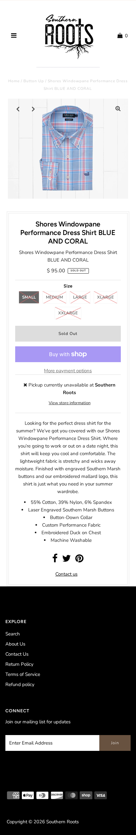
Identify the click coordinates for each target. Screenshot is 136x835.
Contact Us (16, 654)
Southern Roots (62, 822)
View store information (69, 403)
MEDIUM (54, 297)
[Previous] (18, 109)
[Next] (33, 109)
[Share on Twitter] (66, 560)
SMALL (29, 297)
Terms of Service (22, 674)
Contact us (66, 574)
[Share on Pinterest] (79, 560)
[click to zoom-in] (118, 109)
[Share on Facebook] (55, 560)
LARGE (80, 297)
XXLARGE (68, 313)
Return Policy (19, 664)
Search (12, 634)
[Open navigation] (13, 36)
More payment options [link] (68, 371)
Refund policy (19, 684)
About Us (15, 644)
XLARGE (105, 297)
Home (14, 81)
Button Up (33, 81)
